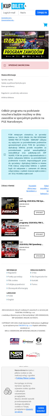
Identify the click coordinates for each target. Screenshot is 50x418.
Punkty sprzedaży (15, 276)
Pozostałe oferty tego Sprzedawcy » (31, 188)
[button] (25, 80)
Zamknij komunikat (41, 410)
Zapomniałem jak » (7, 20)
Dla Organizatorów (39, 276)
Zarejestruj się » (6, 18)
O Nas (34, 272)
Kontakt (35, 280)
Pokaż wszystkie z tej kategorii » (44, 189)
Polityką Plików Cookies (25, 378)
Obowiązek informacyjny (18, 288)
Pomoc (34, 284)
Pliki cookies (13, 280)
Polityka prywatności (16, 284)
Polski (10, 295)
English (11, 299)
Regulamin (12, 272)
